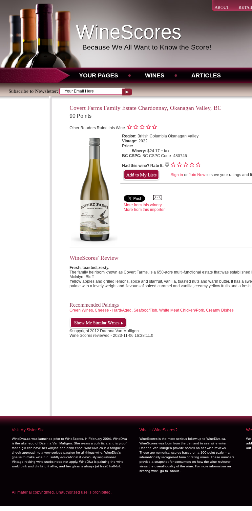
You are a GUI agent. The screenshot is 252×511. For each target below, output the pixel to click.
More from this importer (144, 209)
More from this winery (143, 205)
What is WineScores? (158, 430)
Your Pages (98, 75)
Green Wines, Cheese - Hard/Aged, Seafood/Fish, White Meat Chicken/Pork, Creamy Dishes (152, 310)
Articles (206, 75)
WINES (154, 75)
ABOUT (222, 7)
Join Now (197, 175)
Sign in (177, 175)
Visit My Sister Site (28, 430)
